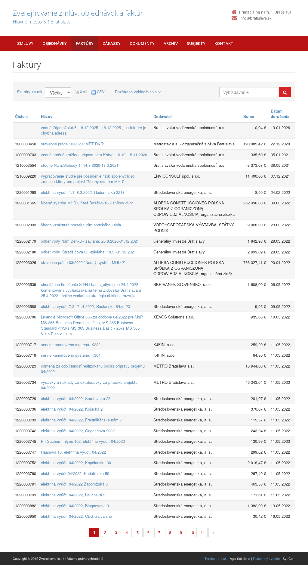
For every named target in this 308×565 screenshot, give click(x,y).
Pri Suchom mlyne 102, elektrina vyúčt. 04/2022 (83, 441)
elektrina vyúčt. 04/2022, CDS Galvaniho (76, 516)
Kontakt (223, 43)
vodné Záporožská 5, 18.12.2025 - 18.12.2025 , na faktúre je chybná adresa (93, 130)
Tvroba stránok (216, 558)
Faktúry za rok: (30, 92)
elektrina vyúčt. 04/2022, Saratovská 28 (75, 398)
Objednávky (54, 43)
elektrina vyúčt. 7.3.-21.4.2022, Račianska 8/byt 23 (85, 306)
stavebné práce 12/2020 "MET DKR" (73, 144)
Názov (46, 116)
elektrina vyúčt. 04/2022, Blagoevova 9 (75, 505)
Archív (171, 43)
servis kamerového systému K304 (70, 355)
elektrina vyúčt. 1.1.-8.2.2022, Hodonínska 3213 (83, 192)
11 (203, 532)
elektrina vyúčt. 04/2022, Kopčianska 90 (76, 462)
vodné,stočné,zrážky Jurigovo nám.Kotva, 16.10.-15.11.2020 (94, 154)
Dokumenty (142, 43)
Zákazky (112, 43)
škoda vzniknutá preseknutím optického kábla (81, 225)
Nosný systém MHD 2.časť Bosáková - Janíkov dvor (87, 203)
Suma (248, 116)
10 (192, 532)
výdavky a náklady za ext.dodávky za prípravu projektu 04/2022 (89, 385)
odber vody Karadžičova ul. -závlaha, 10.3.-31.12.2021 (88, 252)
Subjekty (196, 43)
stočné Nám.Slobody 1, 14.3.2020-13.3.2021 (80, 165)
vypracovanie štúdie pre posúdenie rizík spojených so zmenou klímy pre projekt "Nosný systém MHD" (87, 179)
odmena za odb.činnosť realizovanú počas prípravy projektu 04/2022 (93, 368)
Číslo (20, 116)
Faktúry (85, 43)
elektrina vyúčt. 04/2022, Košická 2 (72, 409)
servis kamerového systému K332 (70, 344)
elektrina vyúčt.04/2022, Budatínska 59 (75, 473)
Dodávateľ (162, 116)
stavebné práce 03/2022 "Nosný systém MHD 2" (83, 262)
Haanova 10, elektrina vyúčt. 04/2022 (73, 452)
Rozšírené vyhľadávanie (136, 92)
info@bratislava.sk (255, 18)
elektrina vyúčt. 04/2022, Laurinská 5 (73, 495)
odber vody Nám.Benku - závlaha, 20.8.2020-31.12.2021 (90, 241)
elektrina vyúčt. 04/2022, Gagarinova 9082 (78, 430)
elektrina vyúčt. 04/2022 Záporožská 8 (74, 484)
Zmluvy (25, 43)
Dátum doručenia (280, 114)
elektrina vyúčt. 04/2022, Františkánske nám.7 (81, 420)
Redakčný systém (266, 558)
